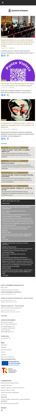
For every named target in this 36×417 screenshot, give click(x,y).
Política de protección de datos (10, 290)
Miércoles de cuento (8, 163)
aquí (7, 239)
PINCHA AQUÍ (6, 203)
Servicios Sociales (6, 350)
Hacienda (3, 347)
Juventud (3, 354)
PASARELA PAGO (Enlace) (9, 247)
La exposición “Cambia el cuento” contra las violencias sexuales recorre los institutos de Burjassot (17, 125)
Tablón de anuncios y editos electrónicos (12, 387)
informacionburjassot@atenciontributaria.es (14, 214)
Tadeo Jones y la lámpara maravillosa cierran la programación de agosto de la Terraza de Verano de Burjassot (16, 155)
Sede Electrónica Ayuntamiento (10, 383)
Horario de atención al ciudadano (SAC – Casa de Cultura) (17, 298)
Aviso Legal (4, 287)
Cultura (3, 352)
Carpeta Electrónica (6, 385)
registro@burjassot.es (7, 331)
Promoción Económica (7, 357)
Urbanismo (4, 345)
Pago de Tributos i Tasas (8, 390)
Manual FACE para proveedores (10, 403)
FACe (6, 397)
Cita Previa (4, 315)
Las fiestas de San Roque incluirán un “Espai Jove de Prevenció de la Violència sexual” (17, 85)
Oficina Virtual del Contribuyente (10, 392)
